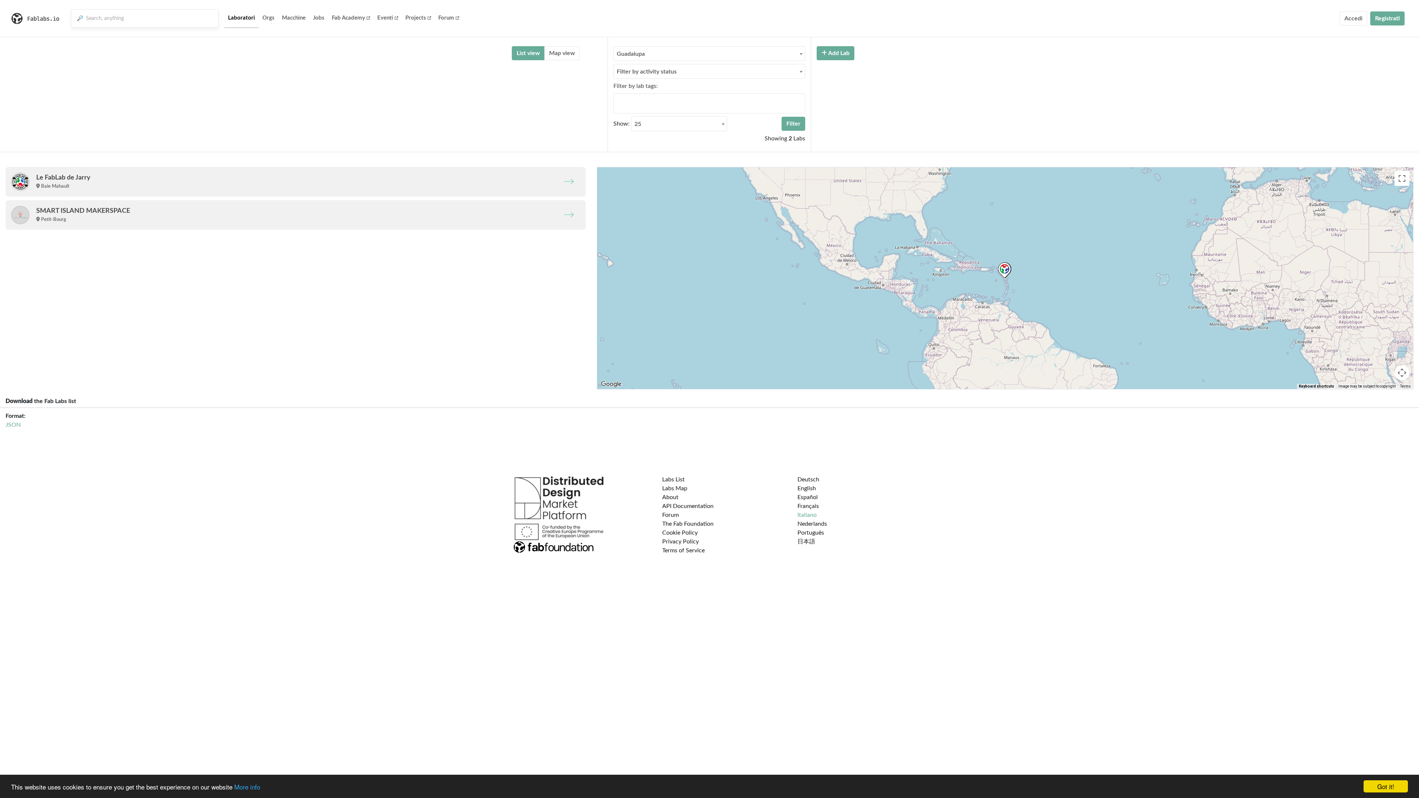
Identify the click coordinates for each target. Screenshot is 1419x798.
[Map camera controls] (1402, 372)
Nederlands (812, 524)
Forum (446, 18)
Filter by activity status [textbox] (647, 72)
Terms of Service (683, 550)
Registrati (1387, 18)
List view (528, 53)
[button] (1004, 270)
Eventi (385, 18)
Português (810, 533)
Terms (1405, 386)
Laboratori (241, 18)
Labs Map (674, 488)
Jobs (318, 18)
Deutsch (808, 479)
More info (247, 786)
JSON (13, 425)
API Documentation (688, 506)
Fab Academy (348, 18)
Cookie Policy (680, 533)
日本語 (806, 542)
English (806, 488)
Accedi (1353, 18)
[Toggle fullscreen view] (1402, 178)
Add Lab (838, 53)
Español (807, 497)
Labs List (673, 479)
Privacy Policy (680, 542)
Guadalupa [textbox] (631, 54)
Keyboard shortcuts (1316, 386)
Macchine (294, 18)
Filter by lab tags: (635, 86)
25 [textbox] (637, 124)
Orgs (268, 18)
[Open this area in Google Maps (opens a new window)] (611, 384)
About (670, 497)
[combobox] (709, 53)
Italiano (807, 515)
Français (808, 506)
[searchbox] (618, 103)
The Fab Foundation (688, 524)
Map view (562, 53)
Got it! (1385, 786)
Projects (415, 18)
